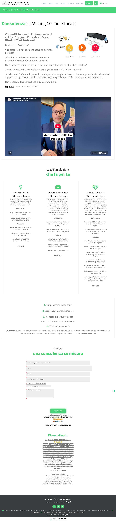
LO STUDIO (44, 3)
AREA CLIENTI (79, 3)
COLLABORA (71, 3)
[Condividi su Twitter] (58, 506)
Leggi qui (9, 86)
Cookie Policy (63, 520)
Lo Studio (12, 10)
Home (5, 10)
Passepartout (62, 518)
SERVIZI (51, 3)
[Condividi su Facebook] (54, 506)
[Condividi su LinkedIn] (62, 506)
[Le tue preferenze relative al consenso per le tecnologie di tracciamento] (114, 390)
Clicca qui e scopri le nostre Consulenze (58, 425)
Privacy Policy (54, 520)
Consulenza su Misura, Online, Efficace (29, 10)
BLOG (56, 3)
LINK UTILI (62, 3)
